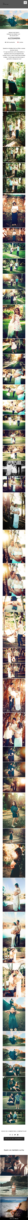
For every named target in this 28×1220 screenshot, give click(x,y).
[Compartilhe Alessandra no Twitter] (15, 1134)
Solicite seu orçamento (14, 1138)
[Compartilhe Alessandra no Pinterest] (17, 1134)
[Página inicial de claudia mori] (6, 4)
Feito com (14, 1218)
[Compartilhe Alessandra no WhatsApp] (12, 1134)
